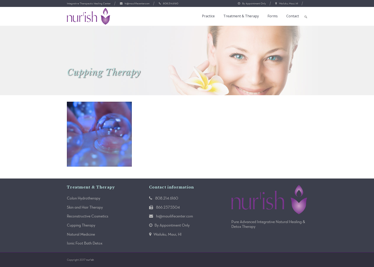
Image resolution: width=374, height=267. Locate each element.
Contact (292, 16)
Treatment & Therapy (241, 16)
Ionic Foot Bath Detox (84, 243)
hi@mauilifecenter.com (137, 3)
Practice (208, 16)
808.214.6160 (170, 3)
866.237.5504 (168, 207)
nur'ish (90, 259)
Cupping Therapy (81, 225)
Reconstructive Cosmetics (87, 216)
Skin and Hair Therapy (85, 207)
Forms (273, 16)
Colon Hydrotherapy (83, 198)
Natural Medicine (81, 234)
